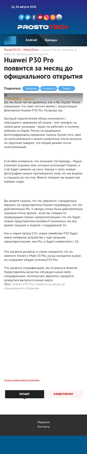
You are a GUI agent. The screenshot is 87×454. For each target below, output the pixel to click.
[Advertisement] (43, 337)
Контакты (44, 427)
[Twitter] (28, 17)
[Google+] (47, 17)
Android (31, 40)
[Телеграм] (21, 17)
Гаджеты (29, 99)
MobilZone (14, 99)
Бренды (51, 40)
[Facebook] (34, 17)
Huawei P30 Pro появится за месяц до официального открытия (34, 286)
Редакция (44, 422)
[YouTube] (40, 17)
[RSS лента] (53, 17)
